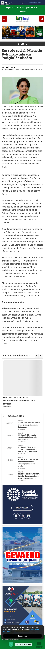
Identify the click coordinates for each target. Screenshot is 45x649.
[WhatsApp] (11, 644)
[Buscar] (41, 19)
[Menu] (4, 19)
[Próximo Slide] (40, 356)
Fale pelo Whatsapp (23, 644)
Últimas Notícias (13, 415)
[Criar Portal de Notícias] (39, 644)
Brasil (22, 43)
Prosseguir (22, 636)
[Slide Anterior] (37, 356)
